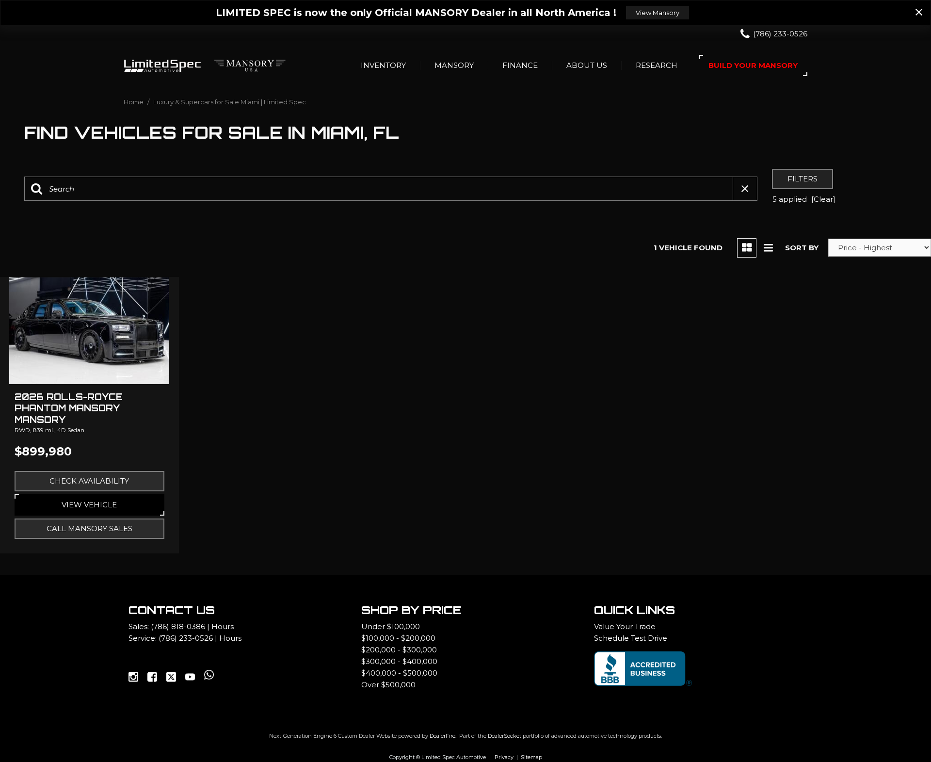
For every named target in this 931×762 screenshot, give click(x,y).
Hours (222, 626)
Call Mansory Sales (89, 528)
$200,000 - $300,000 (399, 649)
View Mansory (657, 12)
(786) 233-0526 (186, 638)
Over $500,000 (388, 684)
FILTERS (802, 178)
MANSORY (454, 65)
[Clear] (823, 199)
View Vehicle (89, 504)
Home (134, 102)
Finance (520, 65)
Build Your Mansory (753, 65)
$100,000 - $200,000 (398, 638)
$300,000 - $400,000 (399, 661)
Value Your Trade (625, 626)
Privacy (504, 757)
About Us (586, 65)
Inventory (383, 65)
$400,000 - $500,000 (399, 673)
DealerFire (442, 735)
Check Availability (89, 481)
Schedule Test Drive (630, 638)
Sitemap (531, 757)
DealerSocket (504, 735)
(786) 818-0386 (178, 626)
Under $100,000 (390, 626)
